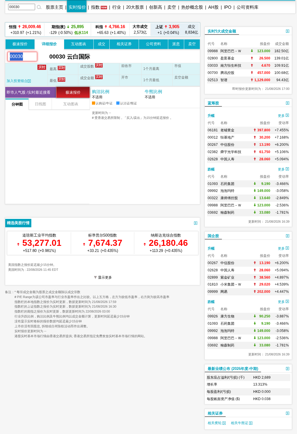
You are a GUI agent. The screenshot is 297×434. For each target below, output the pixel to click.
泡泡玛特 (227, 191)
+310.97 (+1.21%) (25, 29)
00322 (213, 198)
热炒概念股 (192, 7)
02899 (213, 277)
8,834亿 (191, 29)
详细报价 (49, 44)
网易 (223, 292)
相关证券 (124, 44)
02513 (213, 80)
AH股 (213, 7)
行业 (116, 7)
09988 (213, 51)
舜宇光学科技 (230, 152)
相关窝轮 (215, 423)
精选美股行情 (18, 223)
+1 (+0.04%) (167, 29)
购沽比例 (100, 91)
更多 (282, 116)
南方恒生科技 (230, 65)
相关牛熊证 (240, 423)
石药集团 (227, 184)
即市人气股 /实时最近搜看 (28, 92)
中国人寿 (227, 159)
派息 (176, 44)
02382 (213, 152)
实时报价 (77, 7)
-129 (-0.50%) (68, 29)
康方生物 (227, 316)
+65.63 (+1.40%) (110, 29)
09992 (213, 191)
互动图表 (78, 44)
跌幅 (211, 169)
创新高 (155, 7)
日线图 (40, 104)
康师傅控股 (229, 198)
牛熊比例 (153, 91)
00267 (213, 145)
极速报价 (20, 44)
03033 (213, 65)
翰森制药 (227, 212)
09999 (213, 292)
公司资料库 (247, 7)
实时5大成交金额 (222, 31)
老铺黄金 (227, 130)
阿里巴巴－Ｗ (230, 51)
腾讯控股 (227, 73)
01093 (213, 184)
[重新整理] (43, 56)
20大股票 (135, 7)
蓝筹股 (213, 103)
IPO (227, 7)
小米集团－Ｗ (230, 284)
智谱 (223, 80)
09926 (213, 316)
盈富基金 (227, 58)
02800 (213, 58)
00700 (213, 73)
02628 (213, 159)
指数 (95, 7)
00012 (213, 137)
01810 (213, 284)
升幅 (211, 116)
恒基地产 (227, 137)
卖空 (171, 7)
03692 (213, 212)
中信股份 (227, 145)
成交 (101, 44)
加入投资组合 (17, 81)
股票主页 (54, 7)
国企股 (213, 236)
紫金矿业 (227, 277)
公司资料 (153, 44)
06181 (213, 130)
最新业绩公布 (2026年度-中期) (233, 368)
